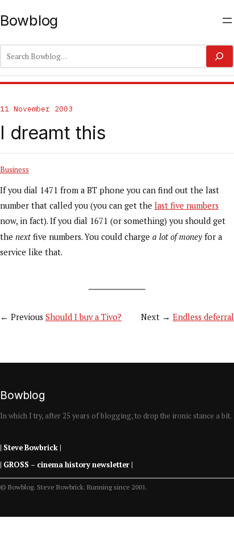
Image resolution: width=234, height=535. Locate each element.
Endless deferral (203, 317)
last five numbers (186, 205)
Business (14, 169)
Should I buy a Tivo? (83, 317)
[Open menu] (227, 20)
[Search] (219, 56)
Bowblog (29, 20)
